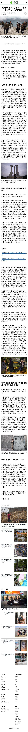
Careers (16, 724)
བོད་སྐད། (16, 686)
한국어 (16, 681)
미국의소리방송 (18, 721)
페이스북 (16, 699)
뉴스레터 (3, 708)
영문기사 (3, 687)
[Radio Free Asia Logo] (14, 2)
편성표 (2, 696)
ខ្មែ (15, 684)
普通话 (16, 676)
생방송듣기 (3, 698)
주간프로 (3, 681)
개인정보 (16, 713)
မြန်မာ (16, 679)
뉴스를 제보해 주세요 (5, 710)
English (16, 691)
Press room (17, 723)
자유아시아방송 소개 (5, 689)
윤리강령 (16, 711)
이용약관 (16, 715)
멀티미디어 (3, 684)
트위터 (16, 701)
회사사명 (16, 716)
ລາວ (16, 682)
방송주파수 (3, 701)
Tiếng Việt (17, 689)
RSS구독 (3, 711)
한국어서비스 (17, 708)
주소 (16, 710)
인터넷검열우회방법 (5, 703)
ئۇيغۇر (16, 687)
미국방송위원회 (18, 719)
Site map (17, 718)
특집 (2, 682)
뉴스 (2, 676)
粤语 (16, 678)
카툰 (2, 686)
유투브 (16, 696)
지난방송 (3, 699)
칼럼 (2, 679)
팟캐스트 (16, 698)
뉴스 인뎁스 (3, 678)
